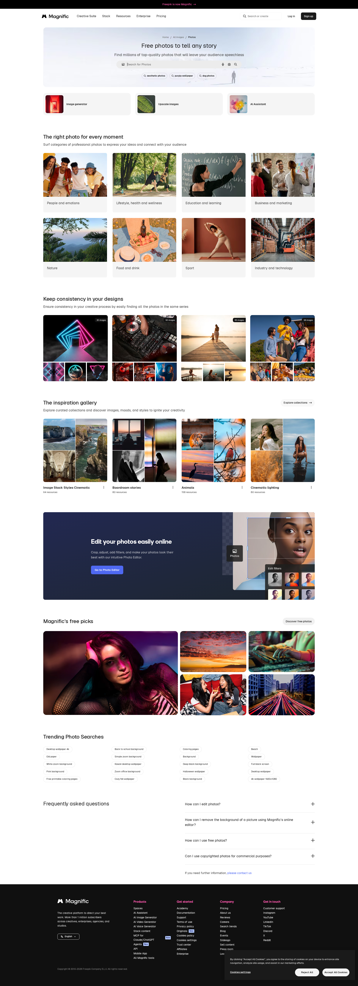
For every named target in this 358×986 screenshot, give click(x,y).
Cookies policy (185, 935)
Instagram (269, 912)
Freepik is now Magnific (177, 4)
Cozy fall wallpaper (124, 779)
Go (51, 707)
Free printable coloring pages (61, 779)
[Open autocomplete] (122, 64)
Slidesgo (225, 940)
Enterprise (183, 953)
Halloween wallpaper (194, 771)
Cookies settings (187, 940)
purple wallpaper (184, 75)
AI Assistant (140, 912)
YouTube (268, 917)
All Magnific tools (144, 958)
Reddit (267, 940)
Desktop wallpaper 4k (57, 749)
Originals (185, 931)
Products (140, 901)
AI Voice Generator (145, 926)
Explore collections (295, 402)
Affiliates (182, 949)
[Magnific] (73, 902)
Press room (226, 949)
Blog (223, 931)
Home (165, 37)
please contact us (239, 873)
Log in (291, 16)
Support (181, 917)
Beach (254, 749)
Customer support (274, 908)
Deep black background (195, 764)
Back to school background (129, 749)
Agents (141, 944)
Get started (185, 901)
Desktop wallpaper (261, 771)
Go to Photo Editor (107, 570)
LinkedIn (268, 922)
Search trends (228, 926)
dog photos (208, 75)
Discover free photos (299, 621)
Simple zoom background (128, 756)
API (136, 948)
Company (227, 901)
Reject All (307, 972)
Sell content (227, 944)
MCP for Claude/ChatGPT (152, 937)
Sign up (308, 16)
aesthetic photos (156, 75)
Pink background (55, 771)
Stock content (142, 931)
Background (189, 756)
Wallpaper (256, 756)
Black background (192, 779)
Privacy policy (185, 926)
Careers (224, 922)
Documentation (186, 912)
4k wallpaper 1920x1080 (264, 779)
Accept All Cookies (335, 972)
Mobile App (140, 953)
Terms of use (184, 922)
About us (225, 912)
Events (224, 935)
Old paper (51, 756)
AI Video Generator (145, 922)
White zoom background (59, 764)
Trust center (184, 944)
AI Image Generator (145, 917)
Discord (267, 931)
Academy (182, 908)
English (68, 936)
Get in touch (271, 901)
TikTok (267, 926)
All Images (178, 37)
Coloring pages (191, 749)
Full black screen (260, 764)
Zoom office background (127, 771)
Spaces (138, 908)
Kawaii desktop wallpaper (128, 764)
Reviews (225, 917)
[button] (68, 937)
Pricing (161, 16)
